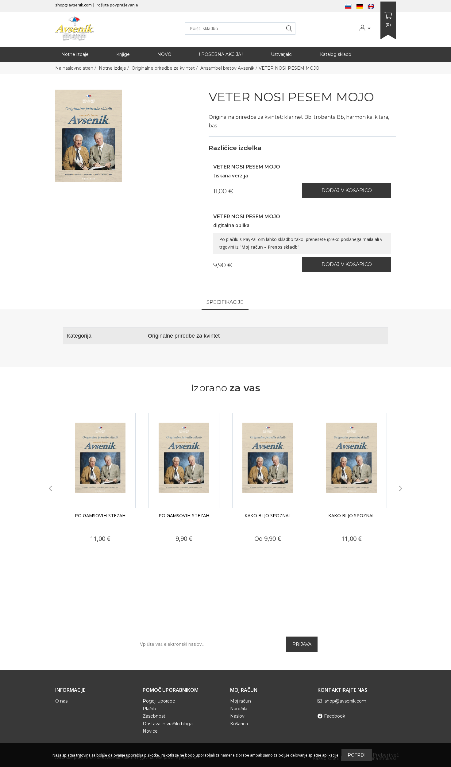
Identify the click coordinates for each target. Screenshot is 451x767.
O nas (61, 701)
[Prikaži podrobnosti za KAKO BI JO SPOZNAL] (183, 460)
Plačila (149, 708)
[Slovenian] (348, 5)
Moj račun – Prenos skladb (269, 247)
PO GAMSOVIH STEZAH (100, 515)
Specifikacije (225, 302)
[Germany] (359, 5)
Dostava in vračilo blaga (168, 723)
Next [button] (401, 489)
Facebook (334, 716)
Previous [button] (50, 489)
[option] (100, 484)
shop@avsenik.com (73, 5)
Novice (150, 731)
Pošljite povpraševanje (117, 5)
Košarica (239, 723)
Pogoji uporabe (159, 701)
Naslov (237, 716)
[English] (371, 5)
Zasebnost (154, 716)
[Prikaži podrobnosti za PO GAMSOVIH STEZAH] (100, 460)
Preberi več (386, 754)
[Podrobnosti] (82, 550)
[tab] (225, 303)
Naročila (238, 708)
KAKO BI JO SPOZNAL (184, 515)
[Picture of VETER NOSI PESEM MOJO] (88, 135)
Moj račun (240, 701)
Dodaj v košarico (347, 190)
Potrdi (357, 755)
